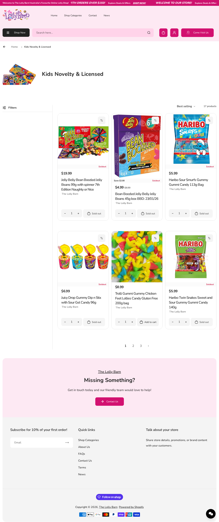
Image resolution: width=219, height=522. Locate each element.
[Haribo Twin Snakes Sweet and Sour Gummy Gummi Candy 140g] (190, 281)
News (107, 15)
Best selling (184, 106)
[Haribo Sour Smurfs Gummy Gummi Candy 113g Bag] (190, 164)
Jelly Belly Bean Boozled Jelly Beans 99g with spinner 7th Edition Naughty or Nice (81, 185)
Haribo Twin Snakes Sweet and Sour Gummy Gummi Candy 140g (190, 302)
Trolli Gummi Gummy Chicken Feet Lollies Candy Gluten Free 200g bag (136, 298)
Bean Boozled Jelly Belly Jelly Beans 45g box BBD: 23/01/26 (136, 196)
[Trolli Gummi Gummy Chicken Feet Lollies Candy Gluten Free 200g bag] (137, 281)
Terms (82, 467)
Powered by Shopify (131, 507)
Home (54, 15)
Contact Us (112, 401)
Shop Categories (73, 15)
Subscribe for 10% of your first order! (38, 429)
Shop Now (19, 32)
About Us (84, 447)
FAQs (81, 454)
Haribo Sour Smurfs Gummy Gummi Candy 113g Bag (188, 182)
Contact (93, 15)
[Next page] (148, 346)
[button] (101, 120)
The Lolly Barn (108, 507)
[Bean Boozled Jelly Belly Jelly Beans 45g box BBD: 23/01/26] (137, 178)
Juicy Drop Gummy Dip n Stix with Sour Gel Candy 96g (81, 300)
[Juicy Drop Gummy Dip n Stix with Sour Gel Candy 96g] (83, 281)
